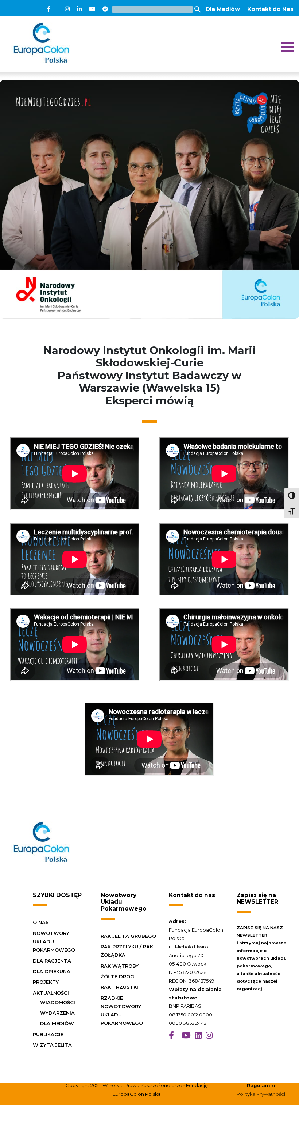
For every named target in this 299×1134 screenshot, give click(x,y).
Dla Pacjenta (52, 961)
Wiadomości (57, 1002)
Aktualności (51, 993)
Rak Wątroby (120, 966)
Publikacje (48, 1034)
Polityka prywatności (261, 1094)
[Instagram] (67, 9)
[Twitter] (57, 9)
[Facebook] (48, 9)
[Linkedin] (79, 9)
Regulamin (261, 1085)
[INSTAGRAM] (209, 1035)
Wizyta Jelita (52, 1045)
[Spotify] (105, 9)
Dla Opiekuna (51, 971)
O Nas (41, 922)
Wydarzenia (57, 1013)
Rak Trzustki (119, 987)
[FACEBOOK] (171, 1035)
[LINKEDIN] (198, 1035)
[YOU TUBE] (186, 1035)
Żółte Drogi (118, 976)
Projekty (46, 982)
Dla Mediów (223, 8)
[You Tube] (92, 9)
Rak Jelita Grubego (128, 936)
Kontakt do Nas (270, 8)
